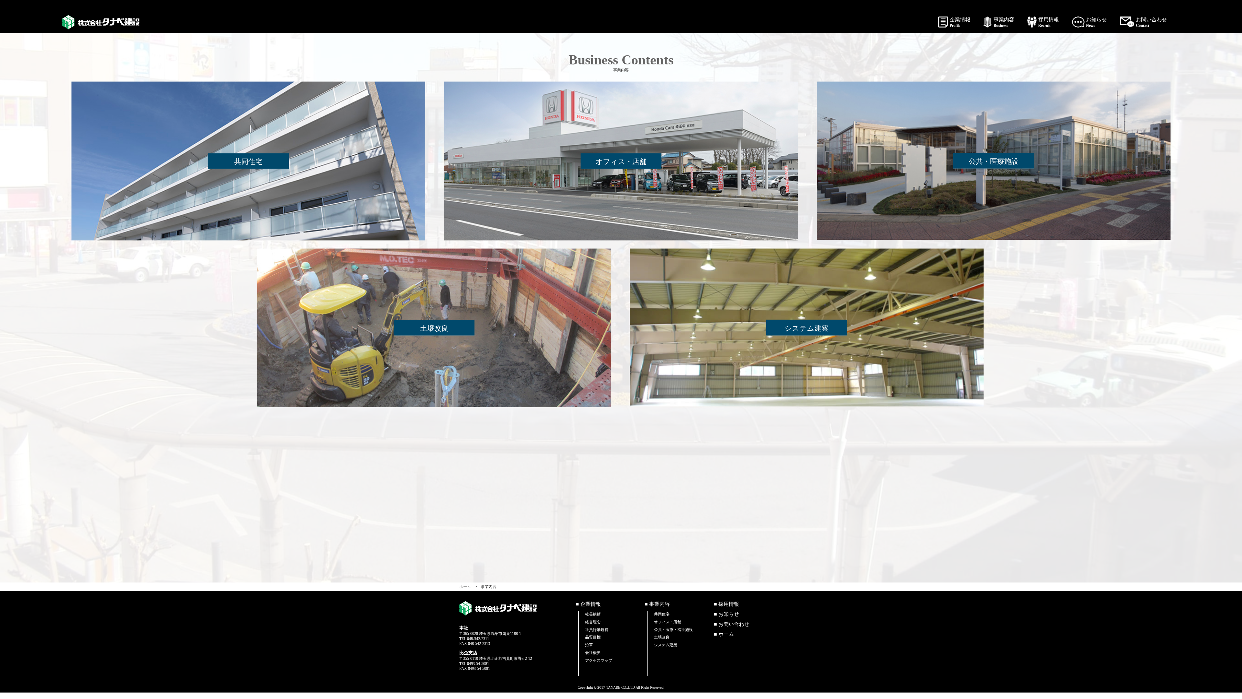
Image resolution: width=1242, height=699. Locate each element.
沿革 (589, 645)
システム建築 (665, 645)
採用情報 (1048, 22)
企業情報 (960, 22)
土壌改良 (662, 637)
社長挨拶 (593, 614)
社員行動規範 (596, 629)
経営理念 (593, 622)
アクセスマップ (598, 660)
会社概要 (593, 652)
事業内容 (1004, 22)
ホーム (465, 586)
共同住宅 (662, 614)
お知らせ (1096, 22)
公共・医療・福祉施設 (673, 629)
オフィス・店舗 (667, 622)
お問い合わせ (1151, 22)
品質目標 (593, 637)
